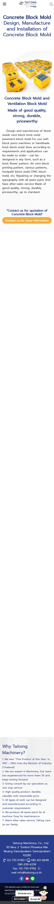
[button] (43, 893)
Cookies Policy (28, 893)
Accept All (35, 899)
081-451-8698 (40, 860)
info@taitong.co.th (29, 872)
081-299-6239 (27, 864)
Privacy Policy (11, 893)
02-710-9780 (15, 860)
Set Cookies (19, 899)
